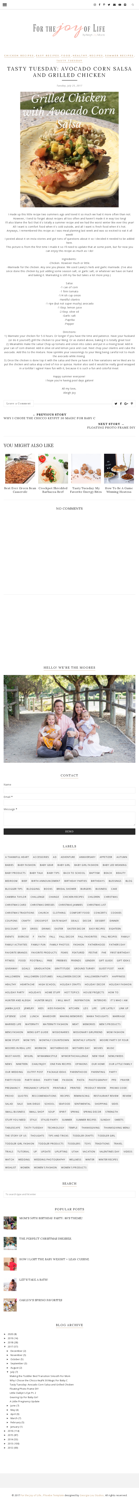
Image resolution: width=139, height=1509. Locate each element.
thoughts (37, 1135)
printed (75, 1087)
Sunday (105, 1119)
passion (67, 1080)
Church (43, 912)
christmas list (96, 904)
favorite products (44, 952)
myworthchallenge (75, 1056)
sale (20, 1103)
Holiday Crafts (70, 984)
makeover (49, 1016)
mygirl (28, 1056)
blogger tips (13, 888)
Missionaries (60, 1032)
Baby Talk (36, 873)
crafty (26, 920)
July (12, 1371)
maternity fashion (55, 1024)
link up (124, 1008)
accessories (41, 857)
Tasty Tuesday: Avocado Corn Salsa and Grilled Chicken (42, 1384)
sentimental (82, 1103)
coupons (11, 920)
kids (41, 1008)
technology (56, 1127)
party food (13, 1080)
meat (75, 1024)
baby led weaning (115, 865)
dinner (114, 920)
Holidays (35, 992)
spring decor (92, 1111)
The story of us (15, 1135)
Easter (59, 928)
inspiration (82, 1000)
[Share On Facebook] (121, 403)
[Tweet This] (116, 403)
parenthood (78, 1072)
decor (87, 920)
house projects (93, 992)
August (14, 1367)
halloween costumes (38, 976)
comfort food (80, 912)
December (16, 1351)
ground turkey (84, 968)
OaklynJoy (39, 1064)
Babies (9, 865)
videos (128, 1151)
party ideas (32, 1080)
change (54, 896)
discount (11, 928)
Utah (75, 1151)
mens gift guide (37, 1032)
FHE (104, 952)
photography (98, 1080)
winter (89, 1159)
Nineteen (22, 1064)
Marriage (119, 1016)
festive (93, 952)
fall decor (66, 936)
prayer (125, 1080)
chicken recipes (19, 56)
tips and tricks (59, 1135)
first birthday (120, 952)
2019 (11, 1338)
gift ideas (123, 960)
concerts (100, 912)
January (15, 1426)
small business (15, 1111)
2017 (11, 1346)
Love (23, 1016)
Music (111, 1048)
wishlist (10, 1167)
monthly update (84, 1040)
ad (54, 857)
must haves (12, 1056)
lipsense (10, 1016)
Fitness (9, 960)
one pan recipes (60, 1064)
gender (90, 960)
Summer (67, 1119)
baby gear (47, 865)
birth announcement (45, 880)
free (49, 960)
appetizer (106, 857)
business (101, 888)
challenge (38, 896)
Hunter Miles (43, 1000)
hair (121, 968)
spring (75, 1111)
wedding (24, 1159)
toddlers (74, 1143)
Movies (98, 1048)
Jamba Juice (12, 1008)
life (94, 1008)
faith (41, 936)
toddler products (51, 1143)
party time (51, 1080)
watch (9, 1159)
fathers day (117, 944)
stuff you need (15, 1119)
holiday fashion (120, 984)
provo (9, 1095)
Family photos (59, 944)
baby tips (53, 873)
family (125, 936)
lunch (34, 1016)
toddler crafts (83, 1135)
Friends (76, 960)
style (33, 1119)
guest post (106, 968)
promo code (118, 1087)
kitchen (74, 1008)
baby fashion (27, 865)
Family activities (16, 944)
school (50, 1103)
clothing (59, 912)
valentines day (110, 1151)
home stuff (52, 992)
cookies (116, 912)
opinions (81, 1064)
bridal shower (66, 888)
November (16, 1355)
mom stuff (12, 1040)
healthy (80, 56)
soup (51, 1111)
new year (98, 1056)
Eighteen (115, 928)
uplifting (61, 1151)
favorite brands (16, 952)
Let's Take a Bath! (33, 1279)
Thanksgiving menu (117, 1127)
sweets (119, 1119)
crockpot (41, 920)
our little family (120, 1064)
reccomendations (44, 1095)
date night (59, 920)
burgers (86, 888)
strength (111, 1111)
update (46, 1151)
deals (75, 920)
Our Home (98, 1064)
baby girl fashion (86, 865)
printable (59, 1087)
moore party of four (114, 1040)
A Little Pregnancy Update (25, 1401)
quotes (23, 1095)
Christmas (111, 896)
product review (95, 1087)
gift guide (106, 960)
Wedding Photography (49, 1159)
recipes (96, 56)
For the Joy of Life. (31, 1495)
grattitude (62, 968)
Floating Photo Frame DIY (24, 1388)
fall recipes (109, 936)
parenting (98, 1072)
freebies (62, 960)
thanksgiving (91, 1127)
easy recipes (47, 56)
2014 (11, 1439)
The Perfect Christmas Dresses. (45, 1238)
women (25, 1167)
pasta (81, 1080)
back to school (74, 873)
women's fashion (45, 1167)
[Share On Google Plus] (126, 403)
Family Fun (38, 944)
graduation (42, 968)
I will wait (63, 1000)
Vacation (89, 1151)
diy (24, 928)
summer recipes (119, 56)
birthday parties (75, 880)
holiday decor (95, 984)
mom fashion (115, 1032)
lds (85, 1008)
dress (34, 928)
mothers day (81, 1048)
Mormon (40, 1048)
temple (73, 1127)
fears (64, 952)
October (15, 1359)
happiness (118, 976)
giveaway (11, 968)
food (66, 56)
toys (88, 1143)
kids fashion (56, 1008)
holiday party (15, 992)
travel (118, 1143)
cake (114, 888)
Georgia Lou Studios (92, 1495)
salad (9, 1103)
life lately (108, 1008)
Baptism (94, 873)
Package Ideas (56, 1072)
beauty (121, 873)
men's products (110, 1024)
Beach (108, 873)
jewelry (29, 1008)
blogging (33, 888)
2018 (11, 1342)
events (9, 936)
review (127, 1095)
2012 (11, 1447)
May (13, 1409)
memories (89, 1024)
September (17, 1363)
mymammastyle (47, 1056)
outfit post (35, 1072)
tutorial (23, 1151)
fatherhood (96, 944)
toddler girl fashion (19, 1143)
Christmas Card (15, 904)
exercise (23, 936)
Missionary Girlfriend (88, 1032)
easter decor (76, 928)
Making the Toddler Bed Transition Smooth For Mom (40, 1376)
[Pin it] (132, 403)
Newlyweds (115, 1056)
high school (47, 984)
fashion (78, 944)
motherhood (59, 1048)
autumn (122, 857)
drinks (46, 928)
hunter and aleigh (18, 1000)
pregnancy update (36, 1087)
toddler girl (106, 1135)
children (94, 896)
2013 (11, 1443)
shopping (101, 1103)
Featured (78, 952)
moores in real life (18, 1048)
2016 (11, 1430)
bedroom (11, 880)
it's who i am (119, 1000)
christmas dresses (42, 904)
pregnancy (12, 1087)
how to (113, 992)
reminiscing (82, 1095)
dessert (100, 920)
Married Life (13, 1024)
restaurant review (106, 1095)
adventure (68, 857)
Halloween (12, 976)
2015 (11, 1435)
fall (52, 936)
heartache (27, 984)
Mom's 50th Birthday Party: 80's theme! (51, 1218)
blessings (115, 880)
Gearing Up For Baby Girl (24, 1397)
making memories (71, 1016)
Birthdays (98, 880)
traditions (102, 1143)
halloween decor (69, 976)
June (13, 1405)
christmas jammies (71, 904)
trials (9, 1151)
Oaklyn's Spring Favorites (40, 1300)
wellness (75, 1159)
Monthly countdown (54, 1040)
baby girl (64, 865)
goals (26, 968)
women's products (74, 1167)
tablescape (12, 1127)
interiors (100, 1000)
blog (129, 880)
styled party (49, 1119)
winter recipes (108, 1159)
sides (115, 1103)
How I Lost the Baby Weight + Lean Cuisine (54, 1259)
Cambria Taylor (15, 896)
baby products (15, 873)
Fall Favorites (87, 936)
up (35, 1151)
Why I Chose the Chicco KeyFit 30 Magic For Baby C (39, 1380)
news (8, 1064)
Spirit (62, 1111)
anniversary (87, 857)
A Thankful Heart (17, 857)
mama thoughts (98, 1016)
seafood (64, 1103)
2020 (11, 1334)
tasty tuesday (69, 61)
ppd (114, 1080)
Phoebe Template (53, 1495)
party (113, 1072)
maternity (32, 1024)
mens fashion (14, 1032)
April (13, 1414)
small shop (36, 1111)
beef (24, 880)
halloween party (96, 976)
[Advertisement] (69, 629)
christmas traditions (19, 912)
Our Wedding (14, 1072)
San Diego (33, 1103)
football (36, 960)
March (14, 1418)
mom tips (29, 1040)
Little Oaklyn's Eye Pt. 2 (23, 1392)
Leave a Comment (19, 403)
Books (48, 888)
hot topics (71, 992)
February (16, 1422)
